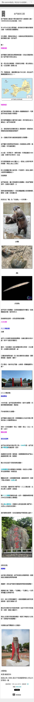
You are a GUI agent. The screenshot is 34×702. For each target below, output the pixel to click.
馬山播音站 (7, 504)
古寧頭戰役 (4, 469)
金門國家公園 (19, 13)
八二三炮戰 (6, 495)
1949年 (23, 445)
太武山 (13, 480)
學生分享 (18, 687)
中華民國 (5, 447)
